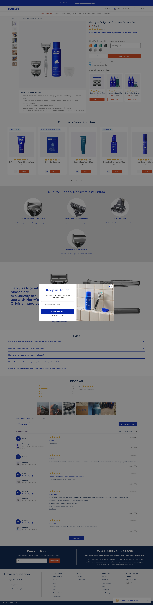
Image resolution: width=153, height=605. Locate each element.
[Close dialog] (111, 286)
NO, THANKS (57, 315)
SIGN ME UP (57, 312)
